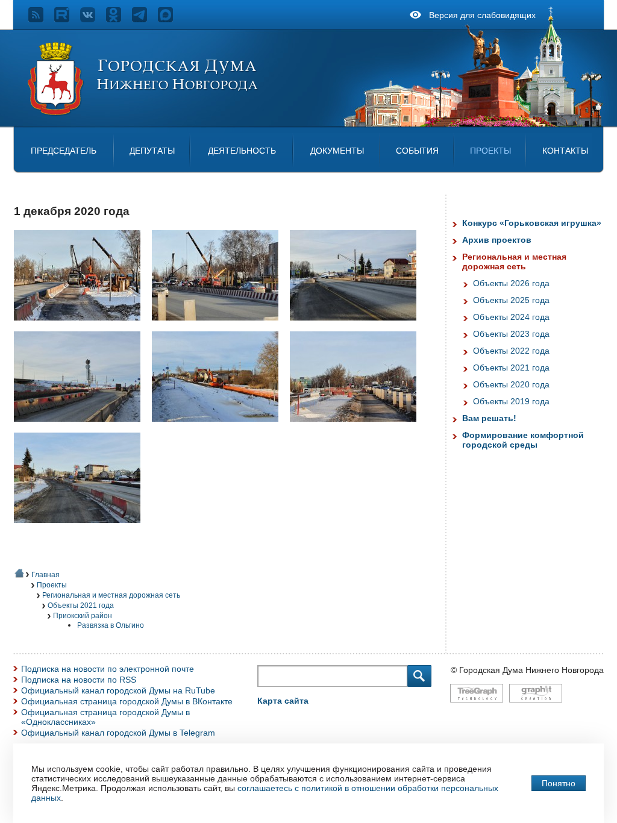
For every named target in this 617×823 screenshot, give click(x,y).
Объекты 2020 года (511, 384)
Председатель (63, 150)
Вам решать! (489, 418)
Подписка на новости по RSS (78, 679)
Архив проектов (496, 240)
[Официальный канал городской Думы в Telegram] (145, 19)
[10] (219, 326)
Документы (337, 150)
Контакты (565, 150)
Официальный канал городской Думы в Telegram (118, 732)
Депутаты (152, 150)
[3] (357, 326)
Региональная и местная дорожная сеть (111, 595)
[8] (357, 428)
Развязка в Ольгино (110, 625)
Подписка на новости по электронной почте (107, 669)
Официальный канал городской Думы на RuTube (118, 690)
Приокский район (82, 616)
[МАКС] (171, 19)
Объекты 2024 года (511, 317)
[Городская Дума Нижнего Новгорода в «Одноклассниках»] (119, 19)
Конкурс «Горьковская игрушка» (531, 223)
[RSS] (41, 19)
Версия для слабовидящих (482, 15)
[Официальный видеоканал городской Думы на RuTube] (67, 19)
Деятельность (242, 150)
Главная (45, 575)
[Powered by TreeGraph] (476, 708)
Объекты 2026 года (511, 283)
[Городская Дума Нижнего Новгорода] (143, 113)
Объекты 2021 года (81, 605)
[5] (219, 428)
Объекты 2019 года (511, 401)
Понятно (558, 783)
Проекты (490, 150)
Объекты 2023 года (511, 334)
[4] (81, 428)
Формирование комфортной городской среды (523, 439)
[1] (81, 326)
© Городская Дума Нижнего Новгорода (527, 670)
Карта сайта (282, 701)
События (417, 150)
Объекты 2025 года (511, 300)
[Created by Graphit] (535, 708)
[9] (81, 529)
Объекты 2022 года (511, 350)
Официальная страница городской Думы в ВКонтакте (127, 701)
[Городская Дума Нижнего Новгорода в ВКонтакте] (93, 19)
